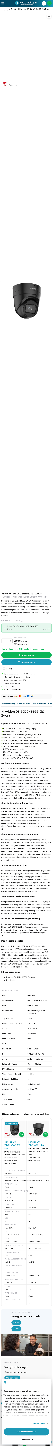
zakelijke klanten (29, 674)
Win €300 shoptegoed (12, 689)
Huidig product (11, 1124)
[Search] (44, 3)
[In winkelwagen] (21, 1134)
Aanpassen (25, 1440)
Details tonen (39, 1423)
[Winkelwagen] (49, 3)
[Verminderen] (3, 641)
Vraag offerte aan (26, 662)
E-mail (16, 1329)
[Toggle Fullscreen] (49, 15)
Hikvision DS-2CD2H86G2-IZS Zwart (34, 9)
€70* (25, 680)
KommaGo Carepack (10, 621)
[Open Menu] (2, 3)
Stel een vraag (12, 1378)
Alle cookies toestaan (26, 1432)
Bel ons (16, 1322)
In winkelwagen (26, 655)
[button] (26, 628)
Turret (13, 9)
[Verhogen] (10, 641)
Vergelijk (9, 669)
